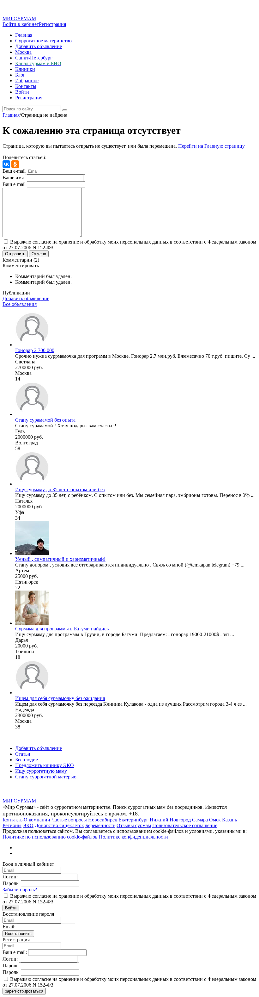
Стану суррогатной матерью (45, 776)
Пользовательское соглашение (184, 825)
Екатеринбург (133, 819)
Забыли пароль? (20, 889)
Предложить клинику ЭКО (44, 765)
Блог (20, 74)
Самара (200, 819)
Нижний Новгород (170, 819)
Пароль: (11, 883)
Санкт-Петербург (33, 57)
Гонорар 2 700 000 (34, 350)
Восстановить (18, 933)
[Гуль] (32, 414)
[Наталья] (32, 483)
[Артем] (32, 553)
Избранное (27, 80)
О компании (37, 819)
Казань (229, 819)
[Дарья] (32, 623)
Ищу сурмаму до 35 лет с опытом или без (60, 489)
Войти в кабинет (21, 24)
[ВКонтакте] (6, 164)
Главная (23, 35)
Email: (9, 926)
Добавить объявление (38, 46)
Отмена (39, 253)
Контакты (25, 86)
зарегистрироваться (24, 991)
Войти (22, 92)
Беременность (100, 825)
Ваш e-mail (14, 171)
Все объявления (20, 304)
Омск (215, 819)
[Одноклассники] (15, 164)
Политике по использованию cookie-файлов (50, 836)
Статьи (22, 754)
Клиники (25, 69)
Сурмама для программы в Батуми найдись (62, 628)
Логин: (10, 876)
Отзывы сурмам (134, 825)
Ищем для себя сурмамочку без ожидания (60, 698)
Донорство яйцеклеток (59, 825)
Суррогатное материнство (43, 40)
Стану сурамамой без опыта (45, 420)
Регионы (12, 825)
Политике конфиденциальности (133, 836)
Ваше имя (13, 177)
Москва (23, 52)
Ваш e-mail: (15, 952)
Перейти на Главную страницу (211, 146)
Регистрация (52, 24)
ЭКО (28, 825)
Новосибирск (102, 819)
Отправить (15, 253)
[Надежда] (32, 692)
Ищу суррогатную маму (41, 771)
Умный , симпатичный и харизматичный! (60, 559)
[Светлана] (32, 344)
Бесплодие (26, 759)
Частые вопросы (69, 819)
